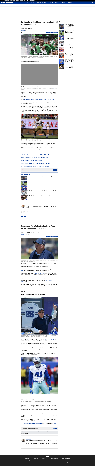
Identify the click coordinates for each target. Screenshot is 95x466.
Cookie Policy (36, 458)
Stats (49, 5)
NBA (34, 2)
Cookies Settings (27, 460)
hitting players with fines (49, 339)
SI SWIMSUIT (8, 0)
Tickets (56, 5)
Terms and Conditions (54, 458)
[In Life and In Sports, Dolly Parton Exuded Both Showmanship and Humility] (66, 49)
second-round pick (45, 93)
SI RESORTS (17, 0)
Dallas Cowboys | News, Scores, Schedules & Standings (30, 61)
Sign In (93, 2)
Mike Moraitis (23, 234)
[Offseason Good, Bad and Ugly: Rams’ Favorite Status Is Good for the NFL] (66, 61)
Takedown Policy (44, 458)
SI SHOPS (21, 0)
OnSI (40, 5)
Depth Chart (53, 5)
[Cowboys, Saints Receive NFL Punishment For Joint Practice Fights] (66, 32)
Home (38, 5)
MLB (37, 2)
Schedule (43, 5)
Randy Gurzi (23, 30)
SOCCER (30, 2)
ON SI (5, 0)
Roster (46, 5)
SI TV (71, 2)
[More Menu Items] (73, 2)
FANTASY (47, 2)
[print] (27, 212)
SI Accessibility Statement (66, 458)
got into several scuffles (39, 273)
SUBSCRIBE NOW (32, 0)
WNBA (43, 2)
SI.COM (2, 0)
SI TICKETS (13, 0)
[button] (52, 3)
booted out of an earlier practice (40, 406)
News (25, 216)
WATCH (68, 2)
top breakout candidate (42, 102)
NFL (27, 2)
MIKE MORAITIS (28, 439)
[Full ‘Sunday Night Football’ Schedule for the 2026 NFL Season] (66, 66)
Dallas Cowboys (42, 86)
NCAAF (39, 2)
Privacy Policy (27, 458)
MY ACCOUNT (26, 0)
